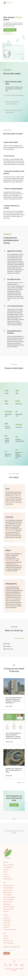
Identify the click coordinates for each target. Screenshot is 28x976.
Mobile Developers (7, 892)
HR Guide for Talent (8, 940)
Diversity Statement (7, 879)
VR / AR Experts (7, 904)
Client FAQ (5, 936)
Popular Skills (6, 922)
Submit (6, 953)
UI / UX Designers (7, 894)
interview (5, 194)
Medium (5, 871)
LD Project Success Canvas (9, 929)
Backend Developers (8, 890)
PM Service (6, 911)
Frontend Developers (8, 887)
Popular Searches (7, 920)
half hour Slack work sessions (15, 180)
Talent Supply (6, 924)
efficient (16, 564)
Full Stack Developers (8, 885)
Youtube (5, 874)
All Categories (6, 917)
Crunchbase (6, 869)
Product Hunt (6, 876)
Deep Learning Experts (8, 899)
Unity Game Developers (8, 906)
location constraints (11, 560)
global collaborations (11, 502)
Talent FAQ (6, 938)
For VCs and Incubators (8, 864)
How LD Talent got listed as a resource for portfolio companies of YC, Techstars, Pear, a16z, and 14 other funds (13, 735)
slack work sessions (11, 530)
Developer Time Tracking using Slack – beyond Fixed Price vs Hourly (14, 770)
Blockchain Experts (7, 901)
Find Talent (8, 33)
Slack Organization (7, 867)
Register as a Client (9, 29)
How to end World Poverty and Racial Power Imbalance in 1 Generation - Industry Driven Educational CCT (14, 700)
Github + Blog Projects (8, 943)
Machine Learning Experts (9, 897)
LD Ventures (6, 927)
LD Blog (12, 599)
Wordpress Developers (8, 909)
